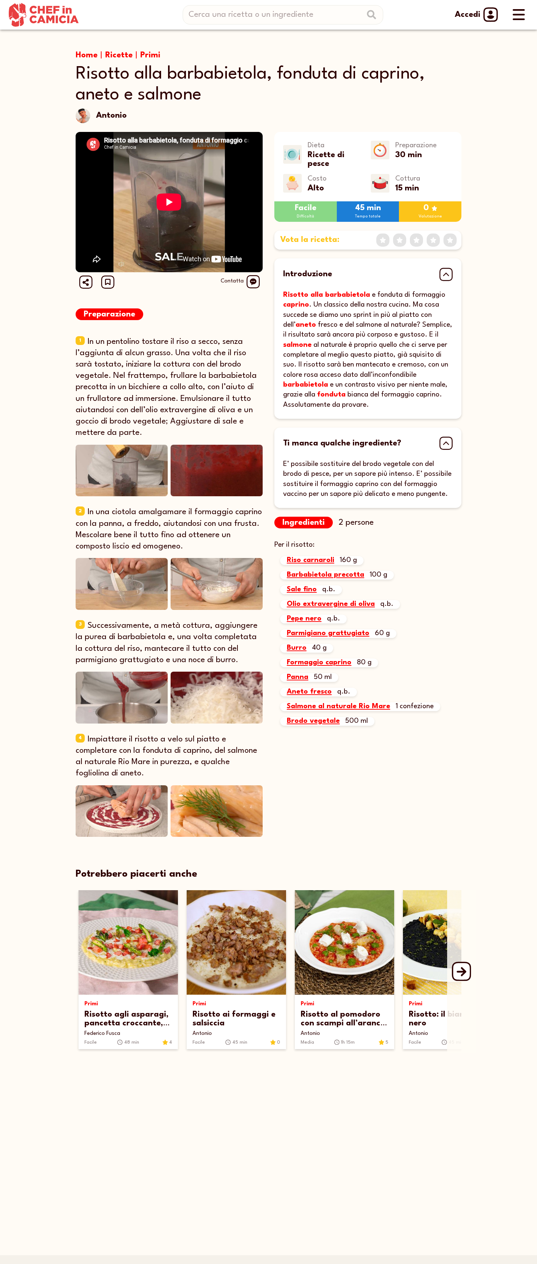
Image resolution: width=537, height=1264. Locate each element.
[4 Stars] (433, 240)
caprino (296, 304)
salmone (297, 345)
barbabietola (305, 384)
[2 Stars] (399, 240)
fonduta (331, 394)
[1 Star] (382, 240)
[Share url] (86, 282)
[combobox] (285, 14)
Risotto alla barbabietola (326, 295)
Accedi (467, 15)
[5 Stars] (450, 240)
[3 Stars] (416, 240)
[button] (107, 282)
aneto (306, 325)
